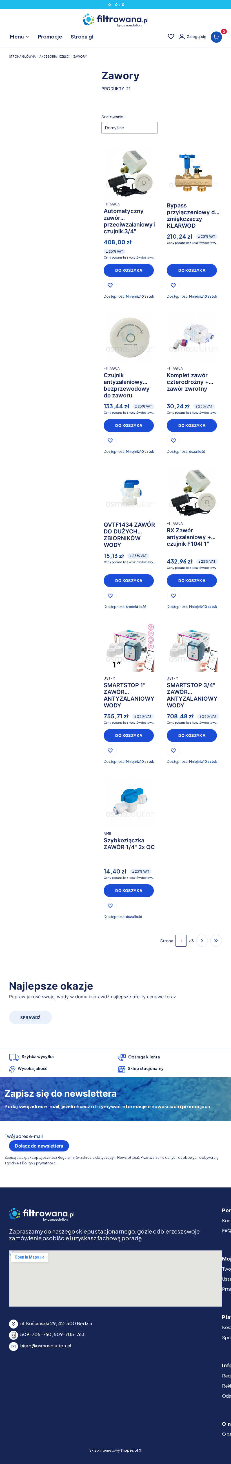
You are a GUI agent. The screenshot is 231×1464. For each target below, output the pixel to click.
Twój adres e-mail (24, 1136)
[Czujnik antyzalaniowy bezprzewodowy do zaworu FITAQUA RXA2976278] (130, 337)
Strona (166, 940)
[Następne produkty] (202, 941)
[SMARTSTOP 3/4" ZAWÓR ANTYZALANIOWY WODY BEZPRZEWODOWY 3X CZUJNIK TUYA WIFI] (193, 648)
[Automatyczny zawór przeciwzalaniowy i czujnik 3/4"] (130, 173)
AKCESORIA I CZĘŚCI (54, 56)
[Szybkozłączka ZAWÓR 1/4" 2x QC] (130, 803)
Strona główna (22, 56)
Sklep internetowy (113, 1450)
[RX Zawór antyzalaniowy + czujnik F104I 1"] (193, 493)
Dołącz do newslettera (39, 1146)
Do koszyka (128, 270)
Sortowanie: (113, 116)
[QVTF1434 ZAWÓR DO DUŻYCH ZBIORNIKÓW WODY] (130, 493)
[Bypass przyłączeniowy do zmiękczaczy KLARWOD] (193, 173)
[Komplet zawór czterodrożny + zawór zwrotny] (193, 337)
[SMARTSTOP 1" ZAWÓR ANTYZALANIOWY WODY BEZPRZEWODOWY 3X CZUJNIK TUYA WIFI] (130, 648)
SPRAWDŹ (30, 1017)
